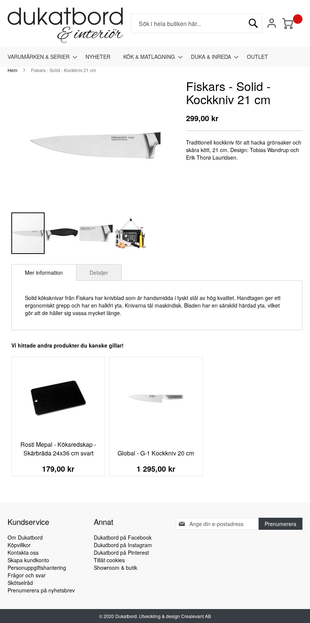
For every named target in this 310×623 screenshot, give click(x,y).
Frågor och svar (27, 575)
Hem (12, 70)
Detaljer (99, 272)
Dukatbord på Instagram (123, 545)
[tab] (43, 272)
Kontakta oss (23, 552)
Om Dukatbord (25, 537)
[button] (62, 233)
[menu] (155, 57)
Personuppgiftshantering (37, 567)
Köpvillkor (19, 545)
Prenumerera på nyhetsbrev (41, 590)
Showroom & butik (115, 567)
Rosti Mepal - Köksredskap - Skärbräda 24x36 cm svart (58, 448)
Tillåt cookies (109, 560)
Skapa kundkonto (28, 560)
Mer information (44, 272)
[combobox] (196, 23)
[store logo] (65, 25)
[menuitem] (40, 57)
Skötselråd (20, 582)
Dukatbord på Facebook (123, 537)
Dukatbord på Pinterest (121, 552)
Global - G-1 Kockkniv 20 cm (156, 453)
